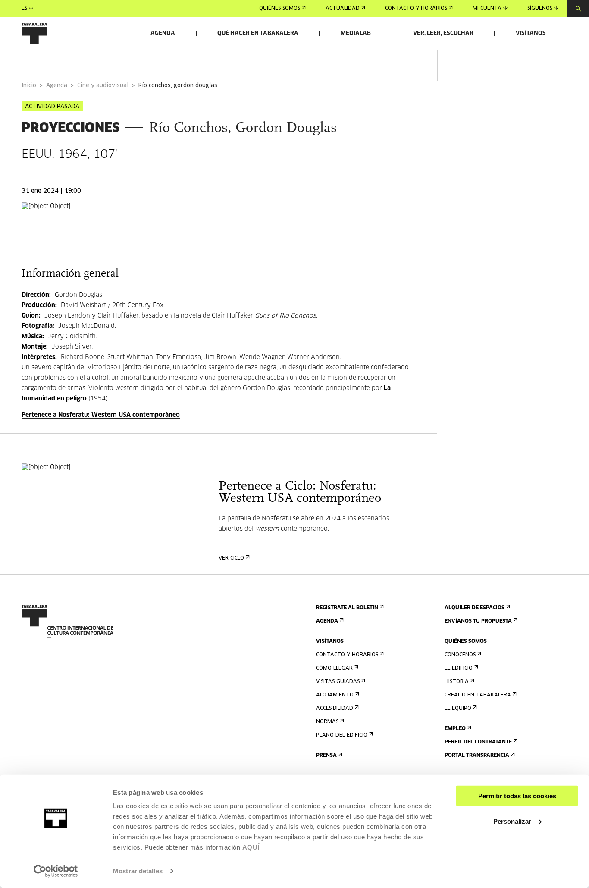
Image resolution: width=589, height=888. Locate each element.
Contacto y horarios (416, 8)
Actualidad (343, 8)
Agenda (162, 33)
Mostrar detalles (138, 871)
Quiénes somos (279, 8)
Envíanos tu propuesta (478, 621)
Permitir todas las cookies (517, 796)
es (24, 8)
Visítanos (531, 33)
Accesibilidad (334, 708)
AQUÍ (251, 847)
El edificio (459, 668)
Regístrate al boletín (347, 608)
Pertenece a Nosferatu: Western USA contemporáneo (101, 415)
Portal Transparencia (477, 755)
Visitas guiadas (338, 681)
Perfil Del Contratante (478, 742)
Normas (327, 721)
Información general (56, 62)
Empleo (455, 728)
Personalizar (512, 821)
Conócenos (460, 655)
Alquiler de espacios (474, 608)
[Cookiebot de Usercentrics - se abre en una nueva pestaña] (56, 871)
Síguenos (539, 8)
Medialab (356, 33)
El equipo (458, 708)
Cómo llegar (334, 668)
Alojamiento (335, 695)
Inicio (29, 85)
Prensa (326, 755)
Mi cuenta (487, 8)
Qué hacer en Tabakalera (257, 33)
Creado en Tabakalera (478, 695)
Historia (457, 681)
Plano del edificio (341, 735)
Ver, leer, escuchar (443, 33)
